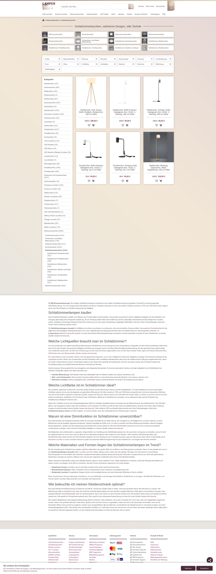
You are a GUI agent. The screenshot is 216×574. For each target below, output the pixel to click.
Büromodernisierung (76, 545)
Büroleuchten (51, 99)
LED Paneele (51, 145)
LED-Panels (52, 353)
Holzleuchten (51, 125)
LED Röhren (50, 148)
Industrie (121, 14)
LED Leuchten (47, 14)
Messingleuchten (52, 164)
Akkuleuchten (51, 83)
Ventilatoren (52, 562)
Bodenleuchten (50, 95)
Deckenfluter (50, 106)
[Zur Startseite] (43, 20)
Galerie (129, 14)
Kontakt (141, 6)
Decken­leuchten (52, 103)
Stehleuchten (51, 193)
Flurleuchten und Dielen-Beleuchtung (54, 240)
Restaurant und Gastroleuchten (55, 176)
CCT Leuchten (53, 550)
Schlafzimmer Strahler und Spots (59, 271)
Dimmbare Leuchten (54, 114)
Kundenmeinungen (75, 547)
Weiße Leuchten (52, 227)
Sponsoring (73, 562)
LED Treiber (104, 14)
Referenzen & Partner (97, 542)
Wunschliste (160, 6)
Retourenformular (75, 550)
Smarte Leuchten (61, 14)
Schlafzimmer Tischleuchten (57, 276)
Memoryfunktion (54, 552)
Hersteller (92, 557)
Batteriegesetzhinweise (159, 557)
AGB (152, 542)
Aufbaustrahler (70, 494)
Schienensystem (51, 181)
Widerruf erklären (157, 555)
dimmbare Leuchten (55, 439)
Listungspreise (74, 555)
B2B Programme (95, 552)
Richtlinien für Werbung (159, 560)
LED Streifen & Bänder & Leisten (57, 152)
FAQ (163, 14)
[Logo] (48, 9)
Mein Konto (150, 6)
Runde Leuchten (54, 547)
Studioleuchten (51, 200)
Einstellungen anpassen (28, 571)
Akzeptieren (204, 568)
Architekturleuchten (55, 545)
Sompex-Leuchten (52, 189)
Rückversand (73, 560)
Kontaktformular (156, 552)
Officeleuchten (53, 560)
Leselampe (52, 359)
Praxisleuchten (51, 171)
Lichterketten (91, 380)
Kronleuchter (50, 137)
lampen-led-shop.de (61, 336)
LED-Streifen (74, 374)
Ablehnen (188, 568)
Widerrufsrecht (156, 550)
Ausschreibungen (95, 547)
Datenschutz (155, 547)
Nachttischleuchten (74, 331)
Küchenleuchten (53, 247)
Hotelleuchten (51, 129)
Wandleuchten (96, 331)
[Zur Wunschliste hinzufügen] (89, 125)
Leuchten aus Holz (86, 452)
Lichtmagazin (155, 14)
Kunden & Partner (141, 14)
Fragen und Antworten (77, 542)
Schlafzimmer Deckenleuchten (58, 254)
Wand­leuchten (51, 223)
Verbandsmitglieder (96, 550)
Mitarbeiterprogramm (96, 555)
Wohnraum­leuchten (77, 14)
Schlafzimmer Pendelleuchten (58, 260)
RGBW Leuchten (54, 555)
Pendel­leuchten (52, 167)
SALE (113, 14)
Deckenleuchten (156, 328)
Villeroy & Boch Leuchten (54, 215)
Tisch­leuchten (51, 204)
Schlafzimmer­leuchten (56, 250)
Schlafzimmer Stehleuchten (57, 265)
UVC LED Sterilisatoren (53, 212)
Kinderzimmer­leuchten (55, 244)
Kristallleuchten (51, 133)
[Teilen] (209, 560)
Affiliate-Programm (95, 545)
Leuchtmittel (50, 160)
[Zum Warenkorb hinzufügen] (93, 125)
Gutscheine (49, 122)
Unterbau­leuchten (51, 208)
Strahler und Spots (53, 196)
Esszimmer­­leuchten (54, 235)
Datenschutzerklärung (11, 571)
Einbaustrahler (70, 353)
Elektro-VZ (93, 562)
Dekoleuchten (51, 110)
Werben (92, 560)
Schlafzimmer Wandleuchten (57, 281)
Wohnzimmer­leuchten (55, 286)
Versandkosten (74, 552)
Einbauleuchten (52, 118)
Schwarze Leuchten (53, 185)
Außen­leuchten (92, 14)
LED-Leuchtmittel (112, 408)
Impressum (155, 545)
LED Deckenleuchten (55, 542)
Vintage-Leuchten (52, 219)
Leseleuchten (51, 156)
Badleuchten (50, 91)
